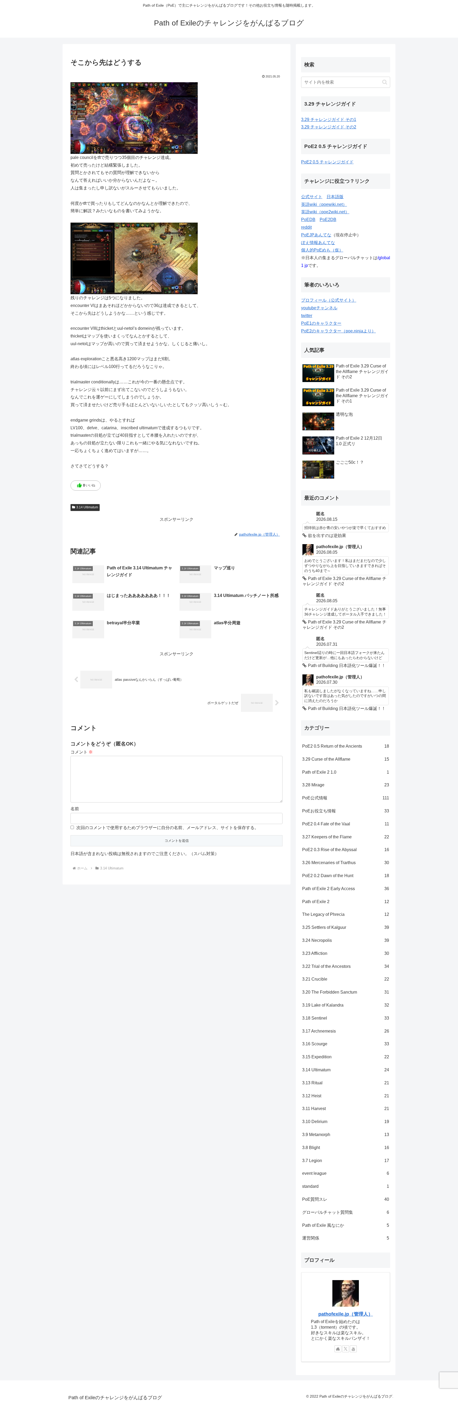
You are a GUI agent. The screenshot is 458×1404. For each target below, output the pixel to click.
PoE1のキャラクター (321, 323)
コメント (82, 752)
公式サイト (311, 196)
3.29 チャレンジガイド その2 (328, 127)
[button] (384, 82)
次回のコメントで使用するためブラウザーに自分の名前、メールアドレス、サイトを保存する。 (167, 827)
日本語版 (335, 196)
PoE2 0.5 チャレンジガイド (327, 162)
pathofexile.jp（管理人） (345, 1314)
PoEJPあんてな (316, 235)
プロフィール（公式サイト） (328, 300)
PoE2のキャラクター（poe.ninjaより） (338, 331)
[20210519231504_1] (134, 117)
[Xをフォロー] (345, 1348)
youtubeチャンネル (319, 308)
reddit (306, 227)
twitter (306, 315)
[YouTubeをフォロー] (353, 1348)
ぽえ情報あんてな (318, 242)
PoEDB (308, 219)
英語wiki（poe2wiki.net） (325, 212)
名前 (75, 809)
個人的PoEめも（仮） (322, 250)
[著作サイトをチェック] (337, 1348)
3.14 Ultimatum (87, 507)
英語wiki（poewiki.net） (324, 204)
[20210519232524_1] (134, 258)
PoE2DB (328, 219)
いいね (86, 485)
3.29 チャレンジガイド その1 (328, 119)
